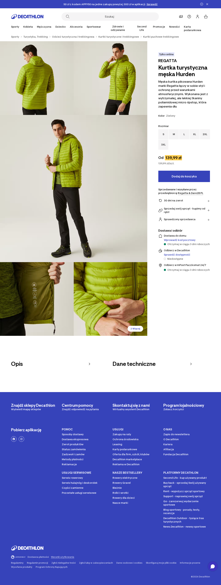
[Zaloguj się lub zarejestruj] (197, 16)
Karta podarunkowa (192, 28)
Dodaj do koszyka (184, 176)
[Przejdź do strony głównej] (27, 16)
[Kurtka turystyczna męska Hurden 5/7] (110, 299)
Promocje (159, 26)
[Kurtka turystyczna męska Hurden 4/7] (37, 299)
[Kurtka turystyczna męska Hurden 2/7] (37, 78)
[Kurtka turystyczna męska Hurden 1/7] (110, 78)
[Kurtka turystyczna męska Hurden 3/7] (73, 188)
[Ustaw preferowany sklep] (181, 16)
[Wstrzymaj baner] (201, 4)
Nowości (174, 26)
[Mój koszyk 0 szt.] (206, 16)
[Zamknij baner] (207, 4)
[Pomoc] (189, 16)
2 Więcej (135, 328)
